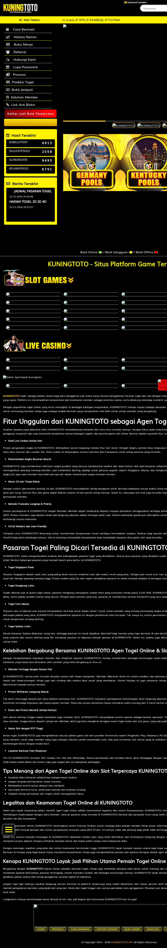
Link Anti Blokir (23, 104)
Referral (19, 51)
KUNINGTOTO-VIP (121, 942)
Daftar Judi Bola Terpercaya (30, 113)
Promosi (19, 74)
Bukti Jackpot (22, 89)
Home (41, 929)
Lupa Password (24, 66)
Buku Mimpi (22, 44)
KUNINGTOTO (11, 396)
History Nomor (24, 36)
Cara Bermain (23, 29)
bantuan (153, 929)
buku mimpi (132, 929)
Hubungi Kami (23, 59)
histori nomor (107, 929)
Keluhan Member (24, 97)
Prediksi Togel (23, 81)
